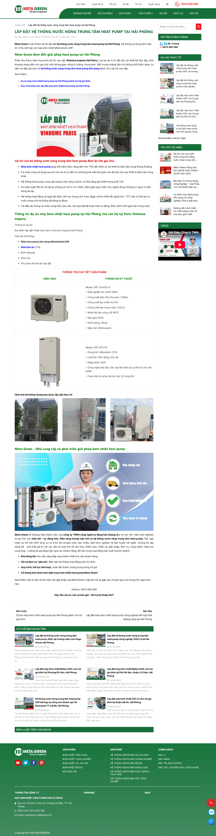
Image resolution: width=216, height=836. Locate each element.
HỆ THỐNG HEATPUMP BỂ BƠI (126, 763)
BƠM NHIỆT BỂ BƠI (73, 767)
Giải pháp (124, 13)
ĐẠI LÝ (161, 755)
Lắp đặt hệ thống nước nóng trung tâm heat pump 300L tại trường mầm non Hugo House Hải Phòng (58, 639)
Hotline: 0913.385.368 (84, 589)
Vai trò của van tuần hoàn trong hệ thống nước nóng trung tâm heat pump (184, 157)
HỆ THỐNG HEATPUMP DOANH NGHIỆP (131, 759)
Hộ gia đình (105, 13)
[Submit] (198, 27)
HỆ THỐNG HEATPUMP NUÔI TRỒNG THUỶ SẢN (129, 773)
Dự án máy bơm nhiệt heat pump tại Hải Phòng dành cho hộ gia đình (55, 81)
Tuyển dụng (154, 4)
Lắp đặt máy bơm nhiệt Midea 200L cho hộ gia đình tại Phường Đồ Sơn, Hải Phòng (58, 671)
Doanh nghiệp (82, 13)
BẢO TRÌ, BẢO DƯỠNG (170, 763)
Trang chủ (20, 25)
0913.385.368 (170, 47)
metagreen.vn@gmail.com (38, 815)
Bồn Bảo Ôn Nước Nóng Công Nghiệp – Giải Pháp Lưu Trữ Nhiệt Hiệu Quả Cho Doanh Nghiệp (186, 184)
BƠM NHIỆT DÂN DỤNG (75, 755)
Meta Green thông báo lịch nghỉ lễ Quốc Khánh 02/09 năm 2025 (185, 170)
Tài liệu (126, 4)
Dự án (163, 13)
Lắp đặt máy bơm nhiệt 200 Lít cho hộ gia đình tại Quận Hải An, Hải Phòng (129, 700)
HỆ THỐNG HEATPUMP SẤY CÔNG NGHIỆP (128, 780)
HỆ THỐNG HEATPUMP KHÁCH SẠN (129, 767)
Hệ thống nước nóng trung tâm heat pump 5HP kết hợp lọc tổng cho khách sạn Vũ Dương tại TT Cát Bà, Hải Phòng (57, 702)
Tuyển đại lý (97, 4)
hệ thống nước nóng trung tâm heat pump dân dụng (70, 68)
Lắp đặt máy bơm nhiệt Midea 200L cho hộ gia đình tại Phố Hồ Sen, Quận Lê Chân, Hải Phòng (130, 672)
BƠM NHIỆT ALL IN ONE (75, 763)
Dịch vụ (178, 13)
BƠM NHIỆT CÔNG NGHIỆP (77, 759)
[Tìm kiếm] (167, 4)
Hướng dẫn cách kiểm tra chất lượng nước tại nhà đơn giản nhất (185, 211)
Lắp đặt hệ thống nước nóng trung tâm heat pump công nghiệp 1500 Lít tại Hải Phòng (128, 639)
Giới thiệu (80, 4)
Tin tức (138, 4)
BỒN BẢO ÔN (70, 771)
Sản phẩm (145, 13)
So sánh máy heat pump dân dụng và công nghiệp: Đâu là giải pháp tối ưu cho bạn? (186, 197)
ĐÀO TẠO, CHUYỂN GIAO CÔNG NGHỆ (178, 767)
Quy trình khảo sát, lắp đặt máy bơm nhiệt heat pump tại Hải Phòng (55, 86)
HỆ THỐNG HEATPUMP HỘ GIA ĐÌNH (129, 755)
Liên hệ (193, 13)
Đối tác (113, 4)
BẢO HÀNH (164, 759)
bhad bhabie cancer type (172, 138)
